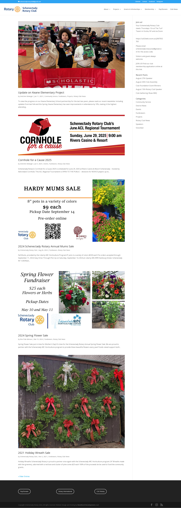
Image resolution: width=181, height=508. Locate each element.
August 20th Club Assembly (146, 82)
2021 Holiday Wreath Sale (34, 453)
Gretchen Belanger (26, 96)
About (106, 9)
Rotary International (65, 491)
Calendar (137, 1)
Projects (116, 9)
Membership (149, 9)
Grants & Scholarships (132, 9)
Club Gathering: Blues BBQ (146, 93)
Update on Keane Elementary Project (41, 92)
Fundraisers (62, 96)
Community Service (51, 96)
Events (46, 164)
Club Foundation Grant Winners (148, 85)
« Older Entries (24, 476)
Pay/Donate (163, 9)
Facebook (152, 1)
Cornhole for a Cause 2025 (35, 160)
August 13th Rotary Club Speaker (149, 89)
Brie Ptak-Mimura (26, 339)
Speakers (139, 124)
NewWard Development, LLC (88, 505)
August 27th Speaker (144, 78)
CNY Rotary (101, 491)
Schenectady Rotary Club (28, 250)
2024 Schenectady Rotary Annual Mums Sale (46, 246)
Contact (144, 1)
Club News (174, 9)
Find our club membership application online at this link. (149, 66)
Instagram (160, 1)
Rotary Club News (80, 96)
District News (141, 106)
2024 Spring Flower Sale (33, 335)
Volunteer (140, 128)
